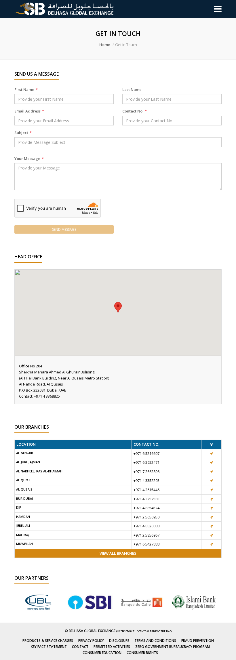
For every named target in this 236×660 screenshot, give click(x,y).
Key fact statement (49, 646)
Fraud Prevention (197, 640)
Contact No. (134, 111)
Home (104, 44)
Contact (80, 646)
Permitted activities (112, 646)
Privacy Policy (91, 640)
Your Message (29, 158)
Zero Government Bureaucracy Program (172, 646)
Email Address (29, 111)
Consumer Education (102, 652)
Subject (23, 132)
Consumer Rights (142, 652)
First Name (26, 89)
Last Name (132, 89)
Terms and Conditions (155, 640)
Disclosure (119, 640)
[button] (118, 307)
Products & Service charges (47, 640)
